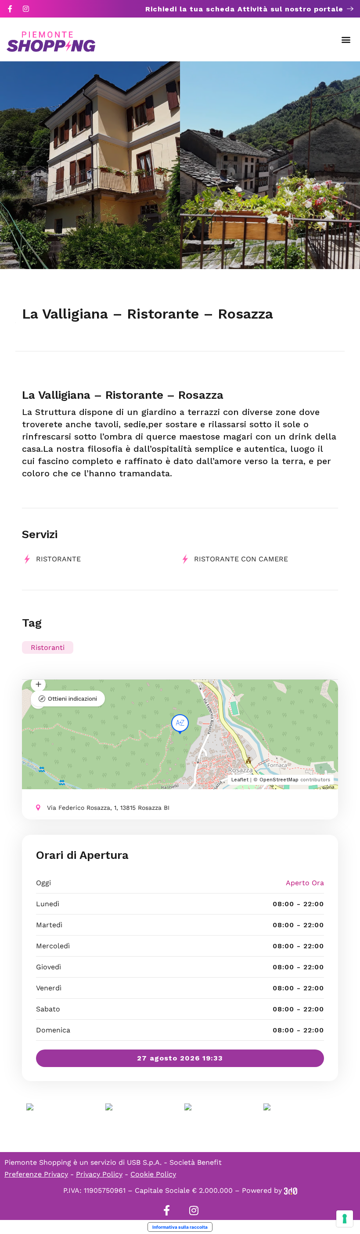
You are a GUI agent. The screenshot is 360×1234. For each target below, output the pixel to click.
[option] (90, 165)
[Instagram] (25, 8)
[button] (346, 39)
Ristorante (58, 559)
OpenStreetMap (279, 780)
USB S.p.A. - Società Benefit (174, 1162)
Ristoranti (48, 647)
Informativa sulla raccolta (180, 1227)
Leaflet (239, 780)
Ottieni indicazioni (72, 698)
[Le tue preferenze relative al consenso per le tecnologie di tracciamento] (344, 1218)
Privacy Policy (99, 1174)
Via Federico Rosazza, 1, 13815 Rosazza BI (108, 807)
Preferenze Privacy (36, 1174)
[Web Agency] (290, 1190)
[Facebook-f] (10, 8)
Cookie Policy (153, 1174)
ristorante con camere (241, 559)
